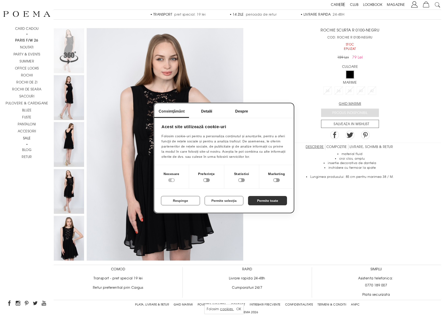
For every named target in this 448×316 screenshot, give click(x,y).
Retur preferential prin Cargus (118, 287)
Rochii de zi (26, 82)
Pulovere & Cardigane (27, 103)
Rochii (27, 75)
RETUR (27, 157)
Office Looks (27, 68)
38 (350, 91)
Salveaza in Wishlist (351, 124)
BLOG (27, 150)
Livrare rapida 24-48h (247, 278)
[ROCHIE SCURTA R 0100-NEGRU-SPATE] (69, 145)
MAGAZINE (396, 5)
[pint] (27, 304)
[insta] (18, 304)
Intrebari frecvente (265, 304)
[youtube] (44, 304)
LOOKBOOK (372, 5)
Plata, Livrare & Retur (152, 304)
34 (328, 91)
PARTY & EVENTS (27, 54)
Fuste (27, 117)
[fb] (9, 304)
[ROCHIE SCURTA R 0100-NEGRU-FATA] (69, 239)
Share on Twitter (350, 135)
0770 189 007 (376, 285)
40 (361, 91)
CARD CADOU (27, 29)
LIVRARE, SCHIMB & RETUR (371, 147)
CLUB (354, 5)
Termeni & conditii (332, 304)
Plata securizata (376, 294)
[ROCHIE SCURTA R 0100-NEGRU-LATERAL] (69, 98)
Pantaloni (27, 124)
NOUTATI (27, 47)
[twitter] (35, 304)
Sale (27, 138)
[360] (69, 51)
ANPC (355, 304)
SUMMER (27, 61)
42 (372, 91)
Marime (350, 82)
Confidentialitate (299, 304)
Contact (238, 304)
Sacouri (27, 96)
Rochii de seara (27, 89)
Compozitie (336, 147)
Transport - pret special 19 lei (118, 278)
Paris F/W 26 (26, 40)
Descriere (315, 147)
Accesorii (27, 131)
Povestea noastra (212, 304)
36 (339, 91)
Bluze (27, 110)
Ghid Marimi (183, 304)
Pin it (365, 135)
